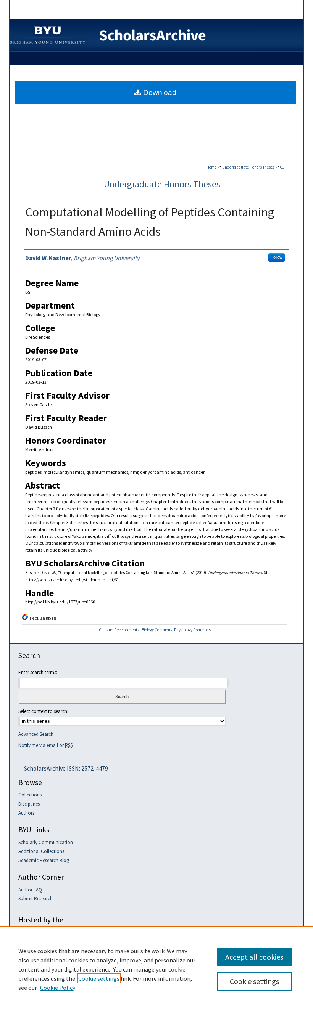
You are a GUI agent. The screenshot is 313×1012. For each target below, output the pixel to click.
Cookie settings (98, 978)
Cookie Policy (57, 987)
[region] (156, 969)
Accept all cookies (254, 957)
